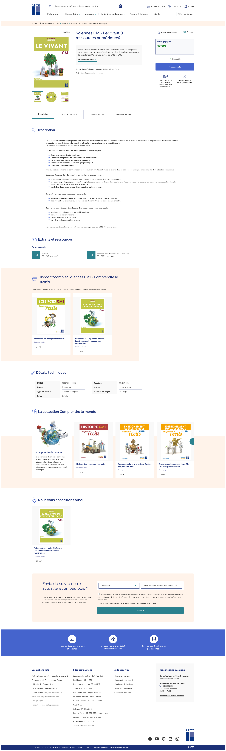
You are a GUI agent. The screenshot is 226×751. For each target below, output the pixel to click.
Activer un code (158, 6)
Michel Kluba (114, 69)
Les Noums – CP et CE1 (82, 680)
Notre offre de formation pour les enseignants (50, 676)
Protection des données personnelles (92, 747)
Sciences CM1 (97, 227)
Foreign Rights (37, 700)
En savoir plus (102, 603)
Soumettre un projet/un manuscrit (45, 696)
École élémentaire (46, 23)
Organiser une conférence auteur (45, 688)
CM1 (57, 23)
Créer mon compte (121, 676)
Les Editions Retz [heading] (40, 670)
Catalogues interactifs (123, 692)
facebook (150, 739)
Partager (190, 32)
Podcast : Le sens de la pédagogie (45, 705)
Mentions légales (68, 747)
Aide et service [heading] (121, 670)
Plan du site (41, 747)
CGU (57, 747)
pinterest (164, 739)
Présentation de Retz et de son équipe (47, 680)
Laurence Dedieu (101, 69)
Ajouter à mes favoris (169, 32)
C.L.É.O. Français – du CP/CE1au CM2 (88, 700)
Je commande (175, 67)
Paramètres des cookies (119, 747)
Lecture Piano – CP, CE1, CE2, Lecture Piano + (91, 713)
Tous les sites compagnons (83, 725)
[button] (51, 62)
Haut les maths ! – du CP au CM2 (86, 684)
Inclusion (89, 14)
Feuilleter (66, 32)
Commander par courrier (124, 680)
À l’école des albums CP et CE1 (85, 721)
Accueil (35, 23)
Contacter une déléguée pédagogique (47, 692)
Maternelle (52, 14)
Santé (157, 14)
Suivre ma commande (123, 688)
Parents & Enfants (139, 14)
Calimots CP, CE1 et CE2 (82, 709)
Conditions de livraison (123, 684)
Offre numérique (185, 14)
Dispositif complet (97, 114)
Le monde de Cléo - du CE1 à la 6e (87, 696)
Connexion (176, 6)
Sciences (65, 23)
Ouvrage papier (164, 42)
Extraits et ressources (69, 114)
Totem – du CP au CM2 (82, 688)
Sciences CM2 (111, 227)
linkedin (170, 739)
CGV (51, 747)
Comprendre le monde (94, 73)
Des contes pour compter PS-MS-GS (87, 692)
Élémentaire (71, 14)
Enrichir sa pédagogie (112, 14)
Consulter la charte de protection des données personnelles (132, 603)
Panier (191, 6)
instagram (177, 739)
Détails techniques (123, 114)
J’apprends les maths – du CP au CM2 (88, 676)
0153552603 (168, 686)
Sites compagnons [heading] (82, 670)
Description (43, 114)
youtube (157, 739)
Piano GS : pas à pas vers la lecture (87, 717)
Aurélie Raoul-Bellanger (85, 69)
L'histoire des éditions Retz (42, 684)
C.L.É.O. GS (77, 705)
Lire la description (86, 59)
